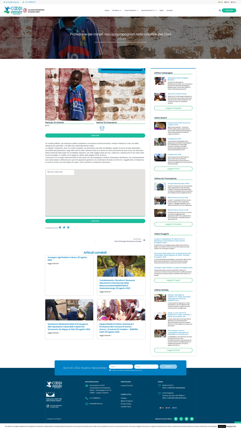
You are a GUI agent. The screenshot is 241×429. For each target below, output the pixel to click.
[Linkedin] (186, 419)
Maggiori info (231, 426)
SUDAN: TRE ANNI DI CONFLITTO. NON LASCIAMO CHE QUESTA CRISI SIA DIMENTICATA (179, 297)
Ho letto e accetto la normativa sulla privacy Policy (126, 370)
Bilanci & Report (127, 401)
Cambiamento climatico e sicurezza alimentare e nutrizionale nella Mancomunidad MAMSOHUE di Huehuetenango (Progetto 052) (117, 284)
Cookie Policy (126, 407)
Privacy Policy (126, 404)
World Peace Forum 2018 (178, 210)
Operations (102, 42)
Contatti (169, 10)
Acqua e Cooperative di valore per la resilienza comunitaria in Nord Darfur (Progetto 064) (169, 240)
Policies (124, 398)
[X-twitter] (181, 419)
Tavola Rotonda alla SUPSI (178, 183)
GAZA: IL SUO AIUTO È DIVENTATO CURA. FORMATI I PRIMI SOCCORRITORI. (179, 314)
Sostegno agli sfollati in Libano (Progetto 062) (173, 267)
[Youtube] (192, 419)
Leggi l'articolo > (54, 263)
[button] (60, 227)
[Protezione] (102, 128)
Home (107, 10)
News (162, 10)
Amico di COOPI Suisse (177, 94)
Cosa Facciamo (130, 10)
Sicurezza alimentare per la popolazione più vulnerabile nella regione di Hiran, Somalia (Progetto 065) (172, 255)
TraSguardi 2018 (174, 154)
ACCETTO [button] (222, 426)
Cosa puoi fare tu (147, 10)
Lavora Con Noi (127, 385)
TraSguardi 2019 (174, 139)
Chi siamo (115, 10)
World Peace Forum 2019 (178, 197)
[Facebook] (176, 419)
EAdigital (58, 419)
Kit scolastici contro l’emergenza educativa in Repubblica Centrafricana (178, 332)
